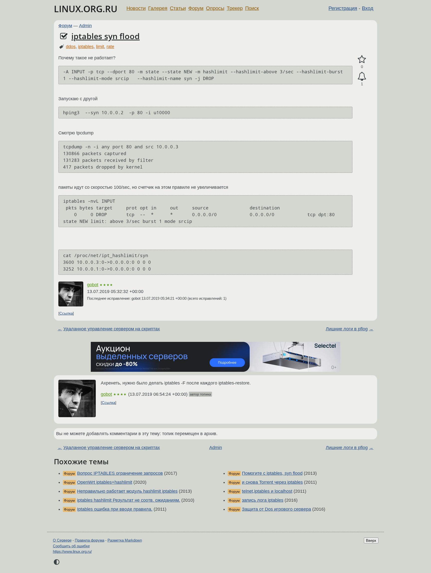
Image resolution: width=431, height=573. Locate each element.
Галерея (157, 8)
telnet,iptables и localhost (267, 491)
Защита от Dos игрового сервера (276, 509)
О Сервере (62, 540)
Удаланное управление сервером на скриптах (111, 328)
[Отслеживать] (362, 76)
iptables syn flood (105, 36)
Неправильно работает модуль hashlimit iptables (127, 491)
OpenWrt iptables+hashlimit (104, 482)
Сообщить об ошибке (71, 546)
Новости (136, 8)
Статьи (178, 8)
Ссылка (66, 313)
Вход (367, 8)
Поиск (252, 8)
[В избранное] (362, 59)
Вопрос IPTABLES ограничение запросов (120, 473)
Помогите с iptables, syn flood (272, 473)
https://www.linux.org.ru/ (72, 551)
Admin (85, 25)
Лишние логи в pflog (347, 328)
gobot (92, 284)
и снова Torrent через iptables (272, 482)
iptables (86, 46)
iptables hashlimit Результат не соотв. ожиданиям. (128, 500)
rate (110, 46)
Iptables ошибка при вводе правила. (114, 509)
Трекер (235, 8)
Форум (196, 8)
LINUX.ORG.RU (85, 9)
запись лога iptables (262, 500)
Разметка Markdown (125, 540)
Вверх (371, 540)
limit (100, 46)
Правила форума (89, 540)
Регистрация (342, 8)
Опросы (215, 8)
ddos (71, 46)
